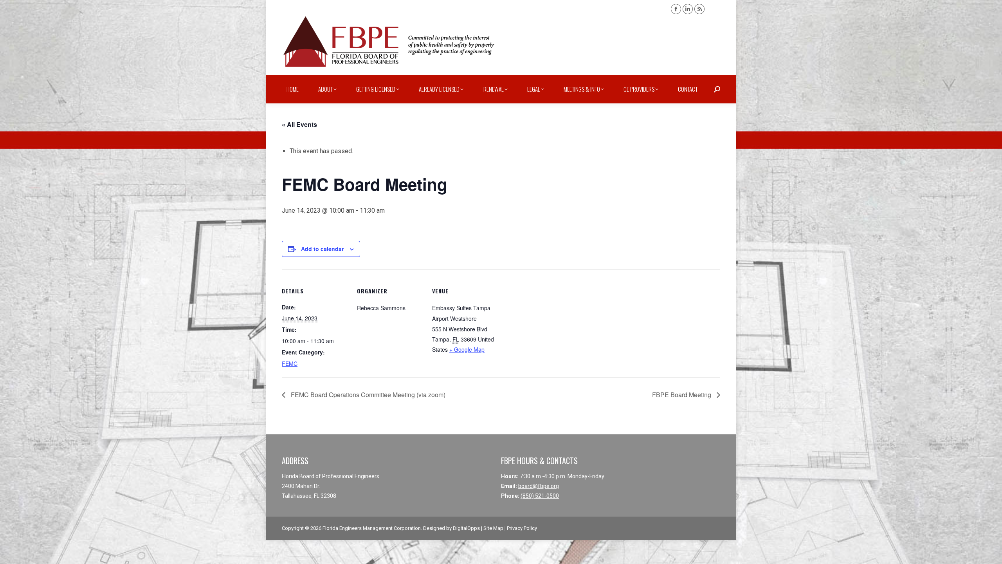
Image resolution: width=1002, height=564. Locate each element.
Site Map (493, 528)
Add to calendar (322, 249)
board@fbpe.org (538, 486)
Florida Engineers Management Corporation (372, 528)
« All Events (299, 124)
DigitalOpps (466, 528)
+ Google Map (467, 349)
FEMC (289, 363)
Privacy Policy (522, 528)
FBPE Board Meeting (682, 394)
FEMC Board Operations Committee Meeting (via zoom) (367, 394)
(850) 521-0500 (540, 496)
